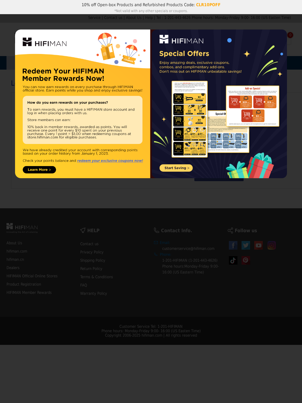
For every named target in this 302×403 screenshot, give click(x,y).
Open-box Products (115, 4)
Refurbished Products (163, 4)
